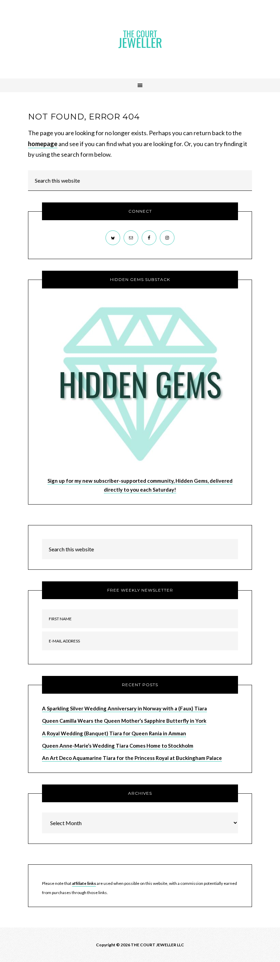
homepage (42, 143)
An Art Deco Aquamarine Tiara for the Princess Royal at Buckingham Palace (132, 758)
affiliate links (84, 883)
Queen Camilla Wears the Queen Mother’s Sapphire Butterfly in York (124, 721)
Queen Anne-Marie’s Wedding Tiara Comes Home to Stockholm (117, 745)
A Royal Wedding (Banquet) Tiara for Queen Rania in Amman (114, 733)
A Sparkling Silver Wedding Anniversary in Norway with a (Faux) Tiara (124, 708)
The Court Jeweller (140, 39)
